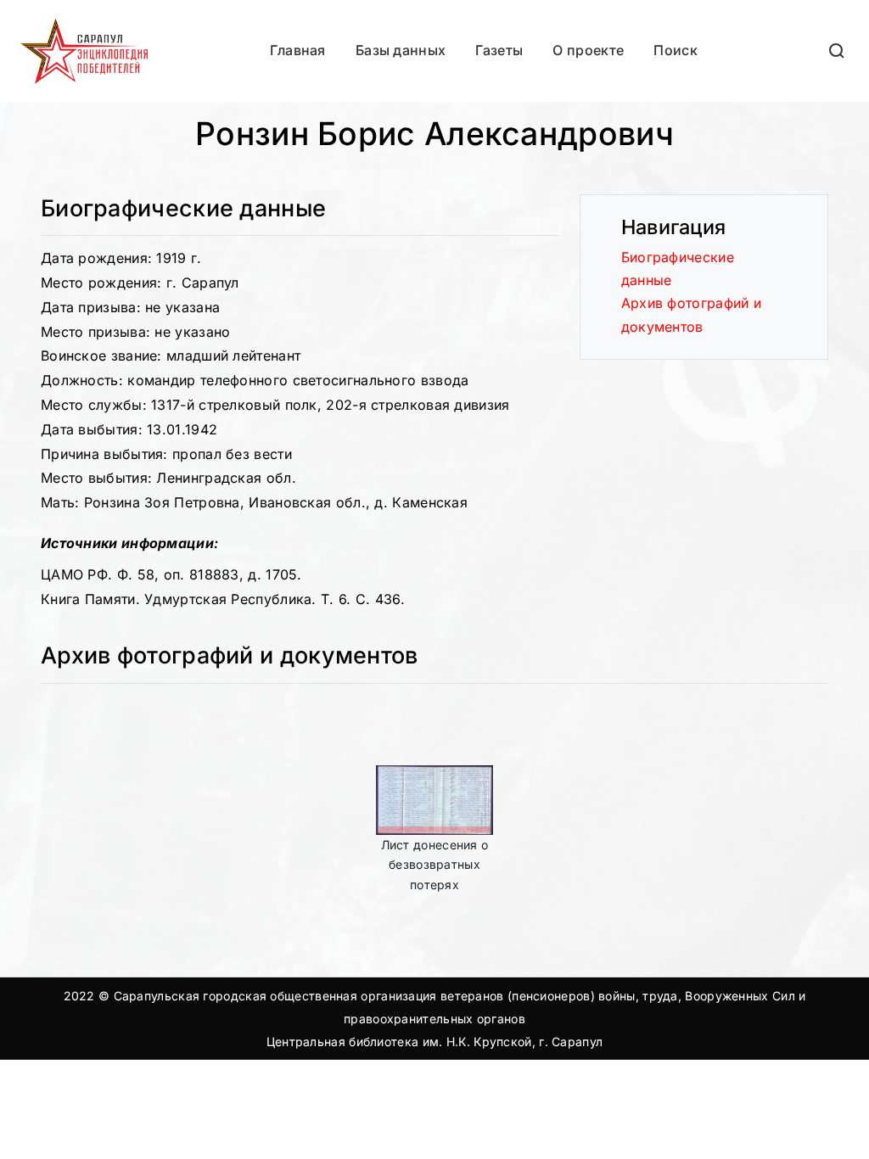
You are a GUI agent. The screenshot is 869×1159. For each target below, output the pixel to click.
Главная (298, 50)
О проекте (588, 50)
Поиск (675, 50)
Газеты (499, 50)
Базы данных (401, 50)
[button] (838, 50)
